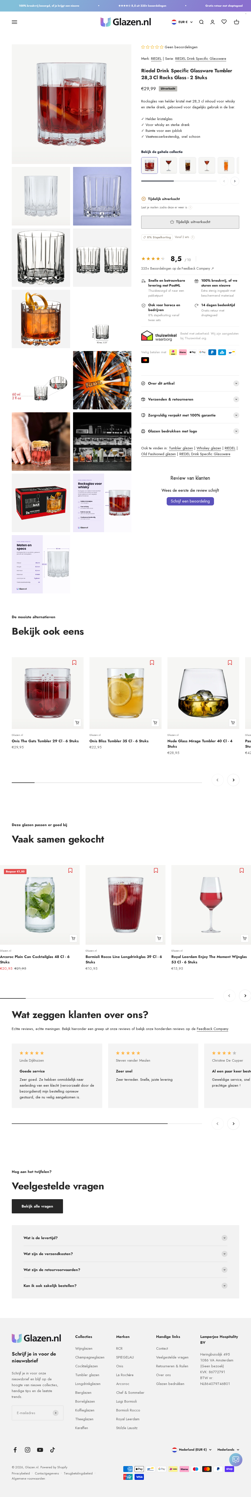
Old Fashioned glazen (158, 454)
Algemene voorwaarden (28, 1478)
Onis (119, 1366)
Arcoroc (122, 1383)
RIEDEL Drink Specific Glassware (200, 58)
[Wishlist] (224, 22)
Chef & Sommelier (130, 1392)
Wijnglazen (83, 1348)
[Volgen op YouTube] (40, 1450)
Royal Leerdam (127, 1419)
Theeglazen (84, 1419)
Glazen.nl (17, 735)
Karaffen (81, 1428)
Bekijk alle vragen (37, 1206)
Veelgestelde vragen (172, 1357)
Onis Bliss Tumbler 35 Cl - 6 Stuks (119, 741)
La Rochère (125, 1375)
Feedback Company (212, 1029)
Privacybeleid (21, 1473)
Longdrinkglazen (87, 1383)
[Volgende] (234, 181)
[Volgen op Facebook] (15, 1450)
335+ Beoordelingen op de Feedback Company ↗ (177, 268)
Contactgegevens (47, 1473)
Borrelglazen (85, 1401)
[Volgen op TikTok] (52, 1450)
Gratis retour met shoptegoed (212, 6)
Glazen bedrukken (170, 1383)
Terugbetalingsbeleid (78, 1473)
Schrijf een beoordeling (190, 501)
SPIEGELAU (125, 1357)
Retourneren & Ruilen (172, 1366)
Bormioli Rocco (128, 1410)
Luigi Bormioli (126, 1401)
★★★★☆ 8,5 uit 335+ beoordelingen (130, 6)
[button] (153, 47)
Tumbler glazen (181, 448)
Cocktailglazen (86, 1366)
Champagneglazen (89, 1357)
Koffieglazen (84, 1410)
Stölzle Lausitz (127, 1428)
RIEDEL (156, 58)
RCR (119, 1348)
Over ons (163, 1375)
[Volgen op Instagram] (27, 1450)
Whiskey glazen (209, 448)
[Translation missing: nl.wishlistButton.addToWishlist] (74, 663)
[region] (190, 165)
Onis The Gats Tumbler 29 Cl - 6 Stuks (45, 741)
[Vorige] (224, 181)
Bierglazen (83, 1392)
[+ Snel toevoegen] (77, 723)
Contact (162, 1348)
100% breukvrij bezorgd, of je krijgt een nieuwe (37, 6)
